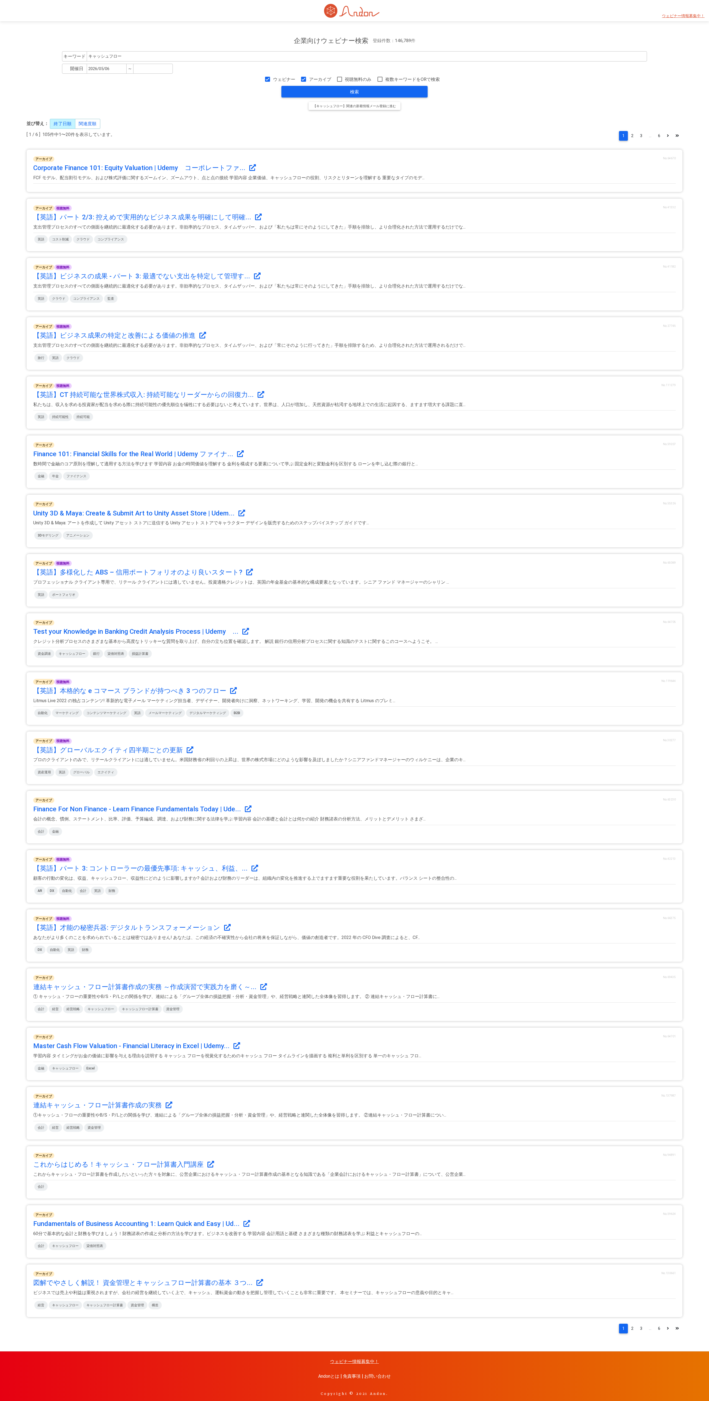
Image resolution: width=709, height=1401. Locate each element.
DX (52, 891)
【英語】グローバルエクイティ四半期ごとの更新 (108, 750)
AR (40, 891)
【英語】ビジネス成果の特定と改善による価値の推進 (115, 335)
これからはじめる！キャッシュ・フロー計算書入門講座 (119, 1164)
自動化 (43, 713)
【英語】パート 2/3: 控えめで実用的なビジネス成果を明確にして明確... (143, 217)
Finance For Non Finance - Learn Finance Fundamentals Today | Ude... (138, 809)
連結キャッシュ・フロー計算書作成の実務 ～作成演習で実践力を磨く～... (145, 987)
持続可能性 (60, 417)
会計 (41, 831)
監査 (110, 299)
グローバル (81, 772)
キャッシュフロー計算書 (140, 1009)
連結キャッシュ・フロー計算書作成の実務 (98, 1105)
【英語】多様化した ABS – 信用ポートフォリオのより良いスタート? (138, 572)
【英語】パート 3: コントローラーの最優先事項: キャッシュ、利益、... (141, 868)
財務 (112, 891)
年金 (55, 476)
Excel (90, 1068)
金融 (41, 476)
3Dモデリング (48, 535)
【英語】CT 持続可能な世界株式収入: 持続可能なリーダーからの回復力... (144, 395)
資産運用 (44, 772)
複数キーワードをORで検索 (412, 79)
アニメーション (77, 535)
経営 (55, 1009)
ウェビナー (284, 79)
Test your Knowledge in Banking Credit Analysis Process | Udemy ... (136, 631)
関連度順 (87, 123)
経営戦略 (73, 1009)
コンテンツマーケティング (106, 713)
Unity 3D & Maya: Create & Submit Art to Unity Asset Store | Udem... (134, 513)
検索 (354, 91)
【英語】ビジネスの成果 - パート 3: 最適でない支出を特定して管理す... (142, 276)
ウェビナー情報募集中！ (683, 16)
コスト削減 (60, 239)
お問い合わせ (377, 1376)
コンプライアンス (110, 239)
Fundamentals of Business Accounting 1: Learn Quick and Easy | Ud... (137, 1224)
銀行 (96, 654)
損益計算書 (140, 654)
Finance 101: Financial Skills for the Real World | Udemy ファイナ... (134, 454)
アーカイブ (320, 79)
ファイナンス (76, 476)
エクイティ (105, 772)
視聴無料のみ (358, 79)
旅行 (41, 358)
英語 (41, 239)
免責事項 (352, 1376)
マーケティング (67, 713)
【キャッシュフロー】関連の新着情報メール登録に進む (354, 106)
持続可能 (83, 417)
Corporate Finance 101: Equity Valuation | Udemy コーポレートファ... (140, 168)
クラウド (83, 239)
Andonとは (328, 1376)
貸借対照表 (115, 654)
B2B (237, 713)
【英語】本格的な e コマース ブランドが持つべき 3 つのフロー (130, 691)
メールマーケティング (165, 713)
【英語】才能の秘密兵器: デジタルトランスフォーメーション (127, 928)
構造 (155, 1305)
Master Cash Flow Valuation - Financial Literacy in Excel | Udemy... (132, 1046)
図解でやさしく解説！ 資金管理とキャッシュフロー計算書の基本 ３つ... (143, 1283)
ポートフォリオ (63, 595)
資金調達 (44, 654)
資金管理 (172, 1009)
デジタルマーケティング (207, 713)
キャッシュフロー (72, 654)
